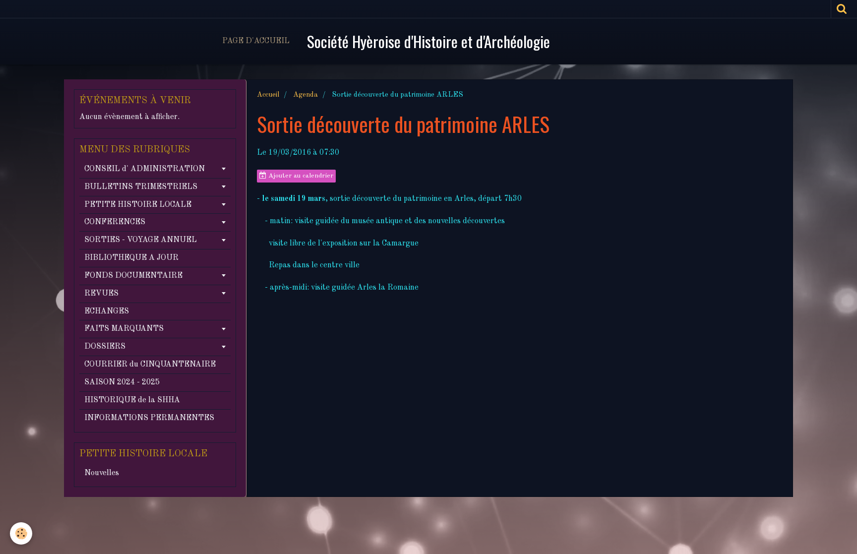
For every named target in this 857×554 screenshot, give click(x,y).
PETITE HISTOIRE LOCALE (137, 205)
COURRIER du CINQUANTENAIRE (150, 365)
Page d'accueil (256, 41)
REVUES (101, 294)
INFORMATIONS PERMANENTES (149, 418)
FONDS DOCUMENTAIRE (133, 276)
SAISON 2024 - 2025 (122, 382)
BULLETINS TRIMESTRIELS (140, 187)
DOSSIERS (104, 347)
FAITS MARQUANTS (124, 329)
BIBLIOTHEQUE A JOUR (131, 258)
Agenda (305, 94)
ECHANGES (106, 311)
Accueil (268, 94)
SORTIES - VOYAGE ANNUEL (140, 240)
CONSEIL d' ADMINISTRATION (144, 169)
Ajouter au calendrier (299, 176)
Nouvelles (101, 473)
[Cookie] (21, 533)
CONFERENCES (114, 222)
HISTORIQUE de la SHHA (132, 400)
